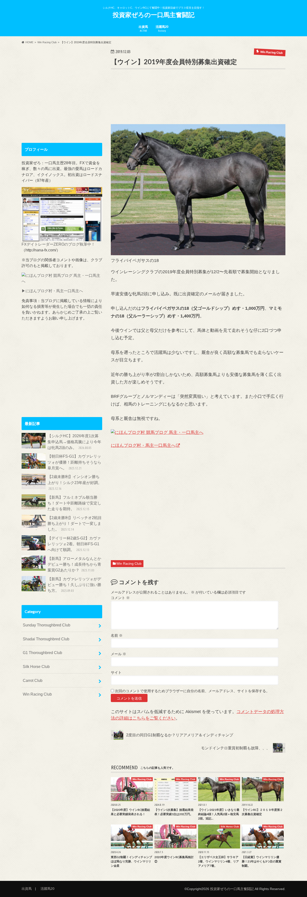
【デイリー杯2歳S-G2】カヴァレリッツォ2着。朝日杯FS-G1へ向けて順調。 (74, 544)
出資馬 (143, 28)
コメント (120, 598)
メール (118, 654)
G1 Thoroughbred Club (42, 652)
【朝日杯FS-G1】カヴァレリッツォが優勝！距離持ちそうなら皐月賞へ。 (74, 462)
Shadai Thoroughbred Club (46, 639)
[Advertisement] (198, 104)
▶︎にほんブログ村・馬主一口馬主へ (52, 291)
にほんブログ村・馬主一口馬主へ (143, 445)
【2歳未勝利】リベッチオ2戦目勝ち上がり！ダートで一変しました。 (74, 523)
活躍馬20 (162, 28)
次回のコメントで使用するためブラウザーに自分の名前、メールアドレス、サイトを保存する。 (192, 691)
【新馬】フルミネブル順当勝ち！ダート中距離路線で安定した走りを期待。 (74, 503)
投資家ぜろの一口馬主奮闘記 (154, 14)
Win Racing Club (129, 563)
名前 (117, 635)
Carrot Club (32, 680)
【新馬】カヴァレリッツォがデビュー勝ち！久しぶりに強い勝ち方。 (74, 585)
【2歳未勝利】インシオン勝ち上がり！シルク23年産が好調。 (74, 482)
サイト (116, 672)
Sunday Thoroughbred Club (46, 625)
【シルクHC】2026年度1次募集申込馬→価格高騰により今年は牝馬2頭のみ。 (74, 442)
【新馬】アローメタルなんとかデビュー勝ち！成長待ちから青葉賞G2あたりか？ (74, 564)
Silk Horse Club (36, 666)
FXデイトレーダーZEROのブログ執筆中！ (58, 244)
